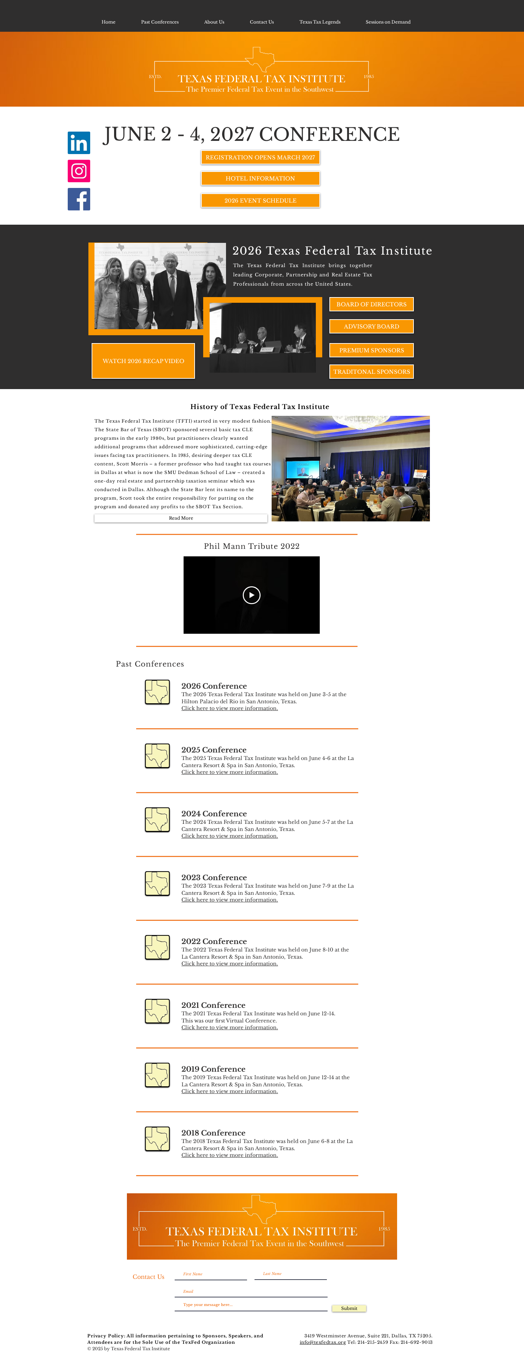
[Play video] (252, 595)
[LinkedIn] (79, 143)
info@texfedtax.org (323, 1342)
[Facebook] (79, 199)
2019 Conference (213, 1069)
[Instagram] (79, 171)
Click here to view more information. (229, 708)
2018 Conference (213, 1133)
